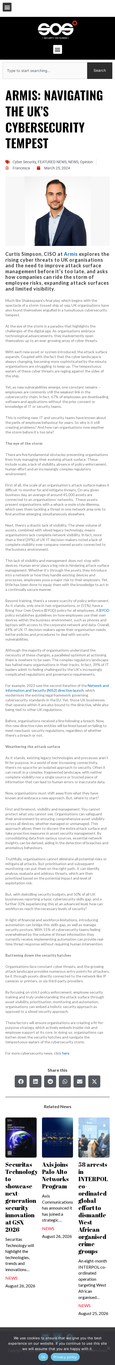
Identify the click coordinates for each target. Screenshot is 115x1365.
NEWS (73, 162)
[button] (7, 7)
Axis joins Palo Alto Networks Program (55, 1175)
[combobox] (45, 70)
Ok (43, 1357)
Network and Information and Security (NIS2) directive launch (57, 688)
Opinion (86, 162)
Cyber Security (24, 162)
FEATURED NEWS (52, 162)
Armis (71, 254)
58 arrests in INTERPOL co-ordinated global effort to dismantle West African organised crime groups (93, 1208)
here (65, 1053)
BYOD (104, 610)
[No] (108, 1348)
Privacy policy (65, 1357)
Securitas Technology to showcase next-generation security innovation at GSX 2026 (21, 1197)
